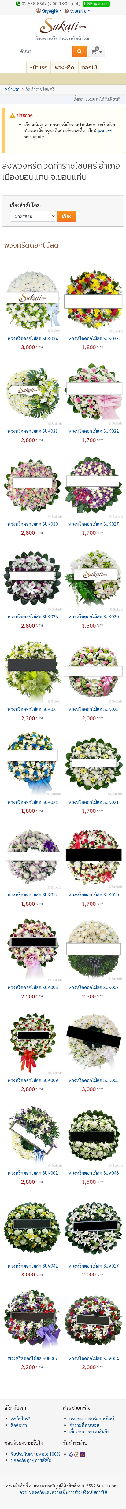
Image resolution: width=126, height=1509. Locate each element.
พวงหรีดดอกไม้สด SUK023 (32, 709)
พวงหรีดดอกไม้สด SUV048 (93, 1173)
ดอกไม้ (89, 67)
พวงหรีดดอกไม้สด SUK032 (93, 431)
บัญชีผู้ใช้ (50, 10)
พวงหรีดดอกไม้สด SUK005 (93, 1080)
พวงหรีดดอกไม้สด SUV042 (32, 1265)
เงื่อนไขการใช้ (95, 1492)
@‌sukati (104, 130)
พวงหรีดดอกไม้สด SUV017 (93, 1265)
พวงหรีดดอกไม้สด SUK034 (32, 338)
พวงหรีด (64, 67)
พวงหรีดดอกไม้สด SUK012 (32, 894)
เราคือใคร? (20, 1418)
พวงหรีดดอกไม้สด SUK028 (32, 616)
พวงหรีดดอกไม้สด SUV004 (93, 1358)
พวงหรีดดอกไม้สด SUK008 (32, 987)
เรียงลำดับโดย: (25, 205)
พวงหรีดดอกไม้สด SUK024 (32, 802)
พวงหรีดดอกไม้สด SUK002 (32, 1173)
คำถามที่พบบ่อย (84, 1425)
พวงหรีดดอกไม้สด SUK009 (32, 1080)
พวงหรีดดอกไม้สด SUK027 (93, 524)
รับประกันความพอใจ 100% (36, 1453)
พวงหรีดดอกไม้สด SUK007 (93, 987)
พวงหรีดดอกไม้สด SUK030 (32, 524)
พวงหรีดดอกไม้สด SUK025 (93, 709)
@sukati (101, 3)
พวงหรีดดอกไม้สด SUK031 (32, 431)
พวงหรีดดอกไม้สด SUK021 (93, 802)
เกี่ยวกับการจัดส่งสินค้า (89, 1431)
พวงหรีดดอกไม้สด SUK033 (93, 338)
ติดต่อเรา (19, 1425)
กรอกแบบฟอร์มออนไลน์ (91, 1418)
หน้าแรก (38, 67)
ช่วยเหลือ (78, 10)
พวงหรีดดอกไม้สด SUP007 (33, 1358)
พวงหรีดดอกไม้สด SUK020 (93, 616)
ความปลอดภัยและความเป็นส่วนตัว (49, 1492)
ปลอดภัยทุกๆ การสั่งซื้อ (31, 1460)
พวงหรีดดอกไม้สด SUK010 (93, 894)
